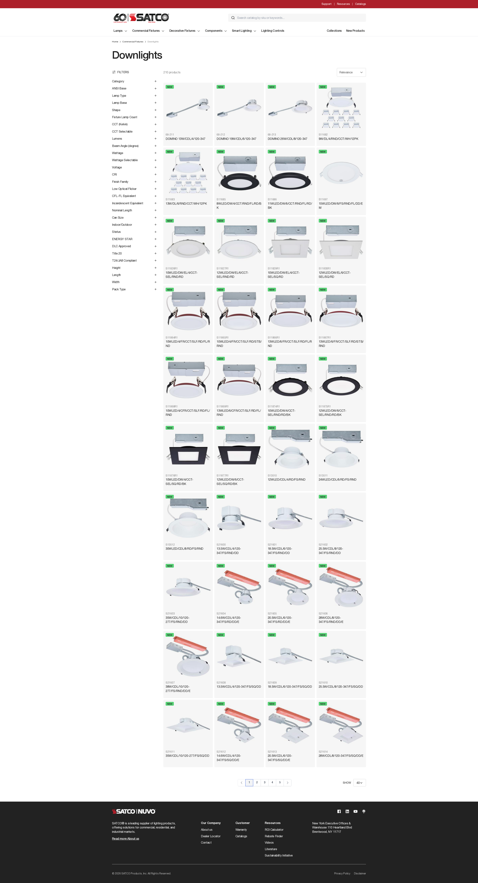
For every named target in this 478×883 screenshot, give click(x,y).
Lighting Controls (272, 31)
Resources (343, 3)
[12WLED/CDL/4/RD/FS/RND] (290, 449)
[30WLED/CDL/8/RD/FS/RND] (188, 518)
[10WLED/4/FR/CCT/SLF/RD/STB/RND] (239, 310)
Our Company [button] (210, 823)
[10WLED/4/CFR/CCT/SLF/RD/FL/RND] (188, 380)
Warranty (241, 829)
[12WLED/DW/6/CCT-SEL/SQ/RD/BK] (239, 449)
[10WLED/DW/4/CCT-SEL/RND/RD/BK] (290, 380)
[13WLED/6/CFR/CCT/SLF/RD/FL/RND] (239, 380)
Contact (206, 842)
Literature (271, 849)
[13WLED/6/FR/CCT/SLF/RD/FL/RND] (290, 310)
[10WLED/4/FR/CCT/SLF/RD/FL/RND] (188, 310)
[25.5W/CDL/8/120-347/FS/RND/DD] (341, 518)
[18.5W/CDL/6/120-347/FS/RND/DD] (290, 518)
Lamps (118, 31)
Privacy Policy (342, 873)
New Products (355, 31)
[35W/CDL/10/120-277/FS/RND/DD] (188, 587)
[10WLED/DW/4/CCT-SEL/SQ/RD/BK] (188, 449)
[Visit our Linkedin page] (347, 811)
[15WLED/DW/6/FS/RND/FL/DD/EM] (341, 172)
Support (327, 3)
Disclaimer (360, 873)
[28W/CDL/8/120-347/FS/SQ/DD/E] (341, 725)
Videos (269, 842)
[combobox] (297, 18)
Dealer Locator (211, 836)
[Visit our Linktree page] (363, 811)
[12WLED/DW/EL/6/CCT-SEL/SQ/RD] (341, 242)
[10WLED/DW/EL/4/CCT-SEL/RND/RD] (188, 242)
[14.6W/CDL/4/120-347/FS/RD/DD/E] (239, 587)
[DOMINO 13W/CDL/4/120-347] (188, 108)
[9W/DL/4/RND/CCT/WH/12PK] (341, 108)
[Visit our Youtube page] (355, 811)
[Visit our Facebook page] (339, 811)
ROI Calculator (274, 829)
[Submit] (233, 17)
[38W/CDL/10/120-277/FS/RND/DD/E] (188, 656)
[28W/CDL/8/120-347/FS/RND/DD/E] (341, 587)
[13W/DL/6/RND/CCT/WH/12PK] (188, 172)
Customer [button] (242, 823)
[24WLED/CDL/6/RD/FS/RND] (341, 449)
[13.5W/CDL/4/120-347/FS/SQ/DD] (239, 656)
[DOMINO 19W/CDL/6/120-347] (239, 108)
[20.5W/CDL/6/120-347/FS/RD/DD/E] (290, 587)
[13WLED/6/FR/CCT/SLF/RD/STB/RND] (341, 310)
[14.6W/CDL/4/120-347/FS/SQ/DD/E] (239, 725)
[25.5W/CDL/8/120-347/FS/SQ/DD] (341, 656)
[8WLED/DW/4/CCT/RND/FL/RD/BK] (239, 172)
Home (115, 41)
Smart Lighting (242, 31)
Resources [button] (273, 823)
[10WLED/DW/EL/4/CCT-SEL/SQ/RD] (290, 242)
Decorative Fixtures (182, 31)
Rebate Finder (274, 836)
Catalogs (360, 3)
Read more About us (125, 839)
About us (206, 829)
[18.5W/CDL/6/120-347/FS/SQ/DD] (290, 656)
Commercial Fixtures (146, 31)
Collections (334, 31)
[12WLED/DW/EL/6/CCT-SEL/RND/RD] (239, 242)
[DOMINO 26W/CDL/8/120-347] (290, 108)
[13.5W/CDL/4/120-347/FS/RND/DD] (239, 518)
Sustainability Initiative (279, 855)
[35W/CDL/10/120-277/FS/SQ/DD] (188, 725)
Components (213, 31)
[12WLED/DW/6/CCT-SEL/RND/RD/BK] (341, 380)
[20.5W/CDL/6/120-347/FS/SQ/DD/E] (290, 725)
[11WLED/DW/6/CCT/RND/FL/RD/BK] (290, 172)
